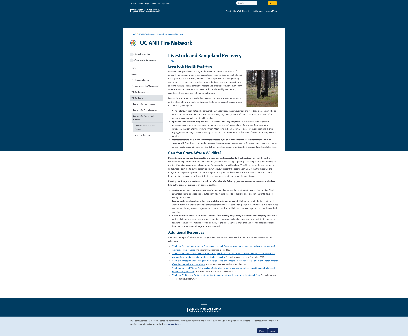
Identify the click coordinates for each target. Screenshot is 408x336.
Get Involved (258, 11)
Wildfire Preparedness (140, 92)
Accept (273, 331)
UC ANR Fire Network (146, 34)
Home (134, 68)
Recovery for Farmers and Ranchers (143, 118)
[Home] (145, 11)
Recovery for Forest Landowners (146, 110)
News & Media (271, 11)
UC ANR (133, 34)
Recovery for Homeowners (144, 104)
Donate (272, 3)
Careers (133, 3)
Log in (262, 3)
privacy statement (175, 324)
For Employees (164, 3)
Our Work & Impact (241, 11)
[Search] (256, 3)
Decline (262, 331)
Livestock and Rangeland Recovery (145, 127)
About (228, 11)
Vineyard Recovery (142, 135)
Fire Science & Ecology (141, 80)
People (140, 3)
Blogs (147, 3)
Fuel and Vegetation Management (145, 86)
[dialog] (204, 326)
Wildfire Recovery (139, 98)
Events (153, 3)
